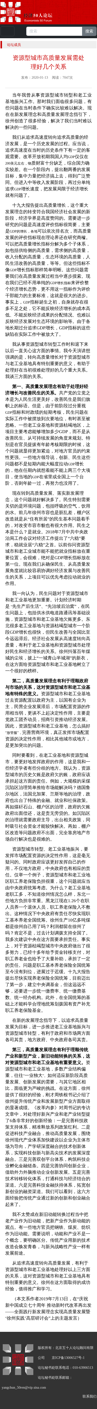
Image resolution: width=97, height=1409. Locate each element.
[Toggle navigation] (7, 31)
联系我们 (90, 1396)
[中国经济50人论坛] (32, 12)
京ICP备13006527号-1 (68, 1358)
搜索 (89, 31)
